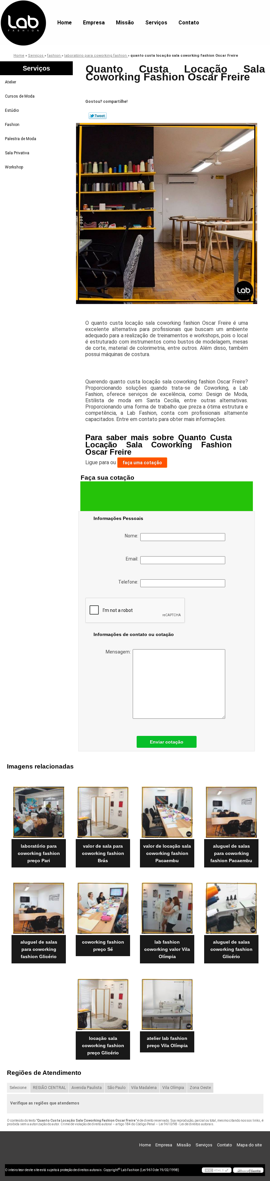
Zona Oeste (200, 1087)
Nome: (132, 535)
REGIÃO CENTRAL (49, 1087)
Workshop (14, 167)
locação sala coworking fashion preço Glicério (103, 1045)
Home (64, 22)
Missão (125, 22)
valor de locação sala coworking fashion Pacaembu (167, 853)
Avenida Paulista (86, 1087)
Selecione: (18, 1087)
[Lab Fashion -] (23, 13)
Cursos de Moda (20, 96)
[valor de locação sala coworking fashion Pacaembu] (167, 809)
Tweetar (98, 115)
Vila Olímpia (173, 1087)
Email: (133, 558)
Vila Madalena (144, 1087)
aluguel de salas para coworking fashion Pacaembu (231, 853)
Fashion (12, 124)
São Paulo (116, 1087)
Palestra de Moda (20, 138)
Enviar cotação (166, 741)
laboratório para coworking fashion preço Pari (39, 853)
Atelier (10, 82)
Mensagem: (119, 651)
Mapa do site (249, 1144)
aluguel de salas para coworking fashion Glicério (38, 949)
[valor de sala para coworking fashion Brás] (103, 809)
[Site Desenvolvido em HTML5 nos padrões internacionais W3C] (216, 1170)
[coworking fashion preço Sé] (103, 905)
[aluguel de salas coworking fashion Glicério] (231, 905)
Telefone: (129, 582)
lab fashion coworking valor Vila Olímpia (167, 949)
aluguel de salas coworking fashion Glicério (231, 949)
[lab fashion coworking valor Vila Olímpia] (167, 905)
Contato (188, 22)
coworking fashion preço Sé (103, 945)
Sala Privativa (17, 153)
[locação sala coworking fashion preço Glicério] (103, 1001)
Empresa (94, 22)
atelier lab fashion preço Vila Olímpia (167, 1042)
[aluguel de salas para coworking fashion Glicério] (39, 905)
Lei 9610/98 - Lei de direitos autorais (186, 1124)
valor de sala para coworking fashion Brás (103, 853)
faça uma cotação (142, 462)
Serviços (156, 22)
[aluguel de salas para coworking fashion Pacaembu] (231, 809)
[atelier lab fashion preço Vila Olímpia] (167, 1001)
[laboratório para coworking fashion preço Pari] (39, 809)
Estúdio (12, 110)
